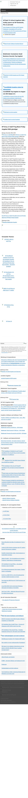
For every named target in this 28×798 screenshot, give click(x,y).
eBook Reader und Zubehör (8, 657)
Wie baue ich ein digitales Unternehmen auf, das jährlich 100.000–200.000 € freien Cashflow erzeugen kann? (13, 648)
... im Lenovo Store (6, 518)
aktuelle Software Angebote (8, 498)
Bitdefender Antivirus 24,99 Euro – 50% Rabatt (12, 427)
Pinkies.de (4, 664)
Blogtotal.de (4, 691)
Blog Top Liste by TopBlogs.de (9, 694)
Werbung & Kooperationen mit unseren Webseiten (12, 681)
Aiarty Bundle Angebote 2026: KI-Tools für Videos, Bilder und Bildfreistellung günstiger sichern (13, 475)
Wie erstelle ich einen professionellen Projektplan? (13, 642)
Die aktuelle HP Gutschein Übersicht (11, 600)
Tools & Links (4, 683)
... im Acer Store (6, 515)
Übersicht (3, 10)
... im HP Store (5, 511)
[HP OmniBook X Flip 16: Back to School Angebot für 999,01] (10, 465)
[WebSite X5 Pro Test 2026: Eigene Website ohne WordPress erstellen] (3, 460)
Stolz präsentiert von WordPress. (8, 702)
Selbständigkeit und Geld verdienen (14, 635)
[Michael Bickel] (0, 1)
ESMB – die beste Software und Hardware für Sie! (13, 660)
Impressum (10, 683)
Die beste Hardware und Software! (14, 615)
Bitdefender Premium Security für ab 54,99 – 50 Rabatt (14, 433)
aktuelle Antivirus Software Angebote (10, 500)
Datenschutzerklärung (4, 352)
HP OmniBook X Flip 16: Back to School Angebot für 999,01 (13, 467)
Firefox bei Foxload (6, 690)
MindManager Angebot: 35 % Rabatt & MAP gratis (13, 638)
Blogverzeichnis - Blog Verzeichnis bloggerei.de (13, 687)
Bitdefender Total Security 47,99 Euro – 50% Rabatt (13, 430)
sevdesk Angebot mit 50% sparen (8, 378)
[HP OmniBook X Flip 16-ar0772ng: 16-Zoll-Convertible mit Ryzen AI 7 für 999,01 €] (11, 451)
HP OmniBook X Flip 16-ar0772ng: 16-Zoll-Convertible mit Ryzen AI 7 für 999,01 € (13, 453)
